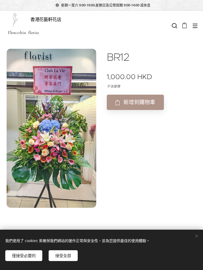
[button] (174, 25)
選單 (195, 25)
